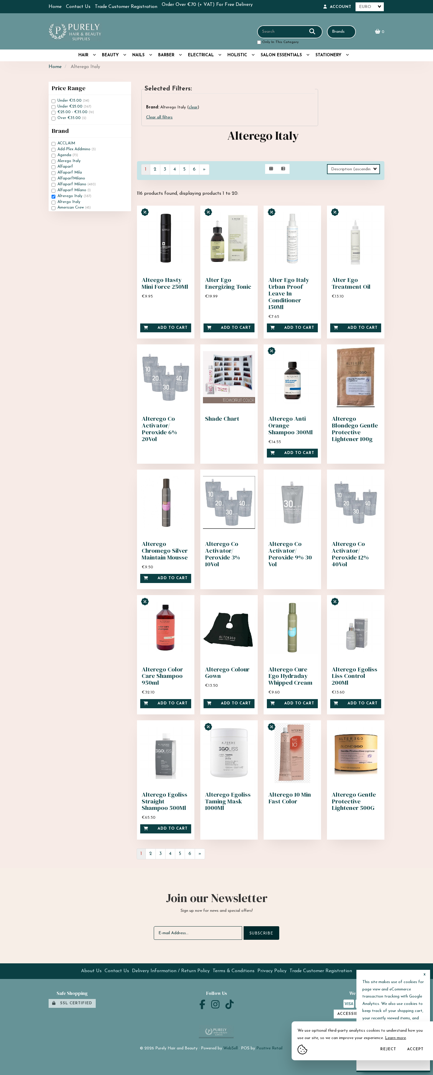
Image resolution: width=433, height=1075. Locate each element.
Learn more (395, 1038)
